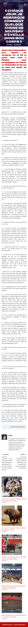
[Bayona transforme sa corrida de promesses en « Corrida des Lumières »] (14, 603)
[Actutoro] (5, 4)
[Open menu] (25, 4)
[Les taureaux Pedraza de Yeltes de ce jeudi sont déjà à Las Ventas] (14, 516)
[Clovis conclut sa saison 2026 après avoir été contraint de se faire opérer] (14, 487)
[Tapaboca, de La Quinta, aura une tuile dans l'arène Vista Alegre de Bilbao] (14, 545)
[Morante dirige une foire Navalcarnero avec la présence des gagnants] (14, 574)
